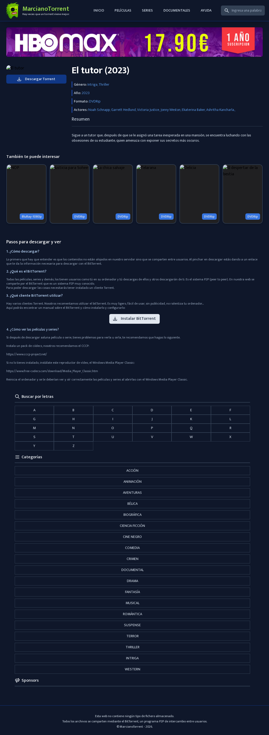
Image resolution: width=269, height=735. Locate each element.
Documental (132, 570)
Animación (132, 482)
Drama (132, 581)
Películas (123, 10)
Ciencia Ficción (132, 526)
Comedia (132, 548)
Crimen (132, 559)
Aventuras (132, 493)
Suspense (132, 625)
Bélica (132, 504)
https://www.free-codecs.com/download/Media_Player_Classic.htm (52, 371)
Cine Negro (132, 537)
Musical (132, 603)
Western (132, 669)
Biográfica (132, 515)
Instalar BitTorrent (138, 318)
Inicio (99, 10)
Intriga (132, 658)
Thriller (132, 647)
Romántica (132, 614)
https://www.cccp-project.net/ (26, 354)
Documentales (176, 10)
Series (147, 10)
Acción (132, 470)
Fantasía (132, 592)
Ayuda (206, 10)
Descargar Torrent (40, 79)
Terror (132, 636)
